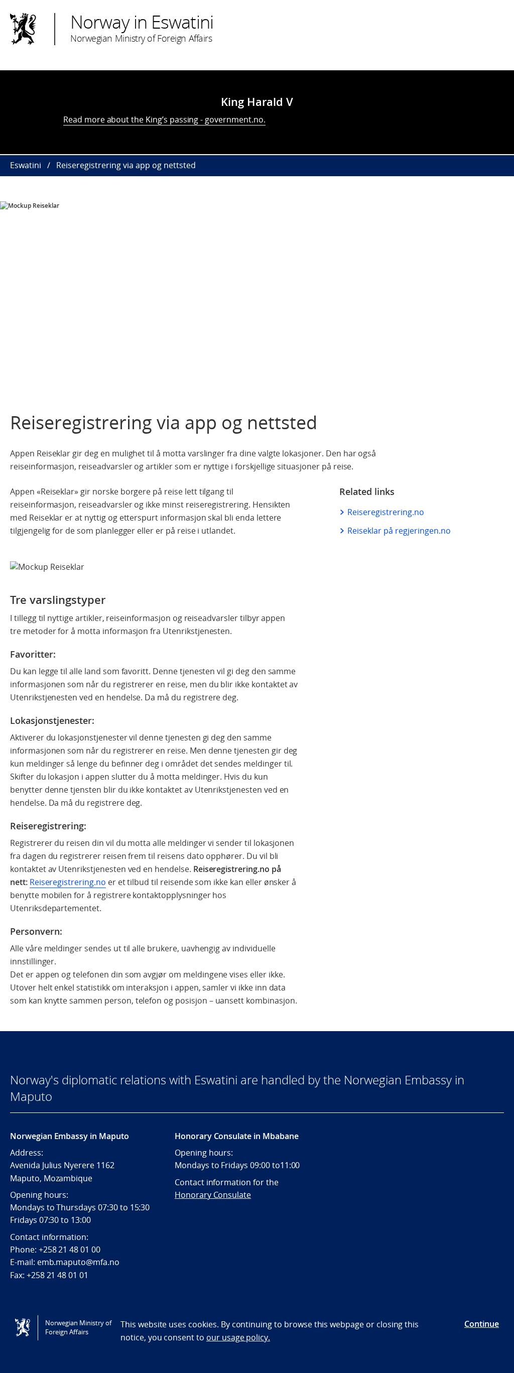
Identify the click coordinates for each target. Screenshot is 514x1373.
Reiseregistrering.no (68, 882)
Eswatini (25, 165)
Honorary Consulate (213, 1194)
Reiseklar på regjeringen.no (399, 530)
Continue (481, 1323)
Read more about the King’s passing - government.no (163, 119)
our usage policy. (238, 1337)
